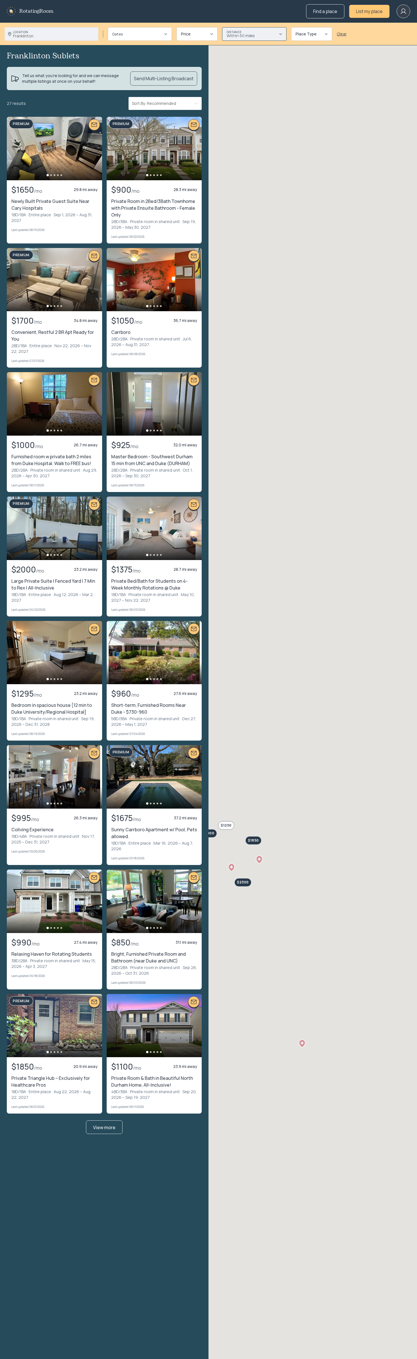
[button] (231, 867)
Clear (342, 34)
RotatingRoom (36, 11)
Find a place (325, 11)
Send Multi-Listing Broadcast (163, 78)
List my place (369, 11)
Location (20, 32)
